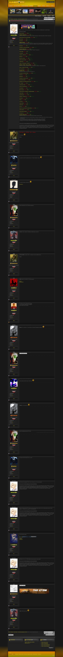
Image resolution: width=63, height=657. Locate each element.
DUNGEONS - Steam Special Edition (24, 47)
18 (29, 533)
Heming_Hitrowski (14, 378)
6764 (14, 226)
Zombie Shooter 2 (21, 109)
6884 (14, 320)
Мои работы (21, 184)
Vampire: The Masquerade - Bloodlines (24, 63)
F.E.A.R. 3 (20, 106)
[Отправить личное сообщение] (9, 44)
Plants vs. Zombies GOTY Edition (23, 67)
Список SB (20, 539)
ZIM (12, 654)
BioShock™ (21, 56)
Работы (20, 281)
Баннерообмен (35, 654)
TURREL (14, 204)
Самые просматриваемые (45, 644)
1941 (14, 604)
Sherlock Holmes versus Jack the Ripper (24, 37)
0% (12, 42)
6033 (14, 398)
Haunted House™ (21, 94)
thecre (14, 230)
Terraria (20, 99)
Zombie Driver (21, 104)
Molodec (14, 302)
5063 (14, 45)
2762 (14, 175)
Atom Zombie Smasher (22, 79)
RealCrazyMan (14, 23)
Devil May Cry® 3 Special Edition (23, 73)
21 (29, 608)
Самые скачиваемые (44, 643)
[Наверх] (53, 655)
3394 (14, 347)
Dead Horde (21, 40)
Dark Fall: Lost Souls (22, 58)
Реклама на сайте (21, 654)
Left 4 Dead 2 (21, 53)
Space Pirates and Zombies (23, 111)
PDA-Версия (39, 654)
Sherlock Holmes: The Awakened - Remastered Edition (26, 91)
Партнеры (16, 654)
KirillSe (14, 253)
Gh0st (14, 155)
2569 (14, 273)
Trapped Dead (21, 61)
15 (29, 456)
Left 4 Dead (21, 101)
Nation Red (20, 74)
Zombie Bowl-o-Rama (22, 84)
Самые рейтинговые (44, 642)
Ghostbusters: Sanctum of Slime (23, 78)
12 (30, 378)
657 (13, 553)
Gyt (13, 533)
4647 (14, 298)
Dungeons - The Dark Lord (23, 96)
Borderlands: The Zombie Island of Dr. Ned (25, 81)
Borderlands (21, 76)
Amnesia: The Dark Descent (23, 86)
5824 (14, 249)
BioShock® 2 (21, 45)
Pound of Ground (21, 33)
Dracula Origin (21, 51)
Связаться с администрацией (28, 654)
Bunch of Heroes (21, 89)
